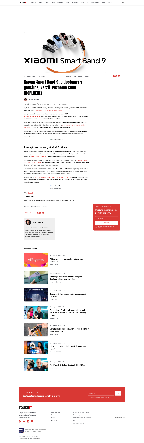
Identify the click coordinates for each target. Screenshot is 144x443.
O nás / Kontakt (55, 412)
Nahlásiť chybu (29, 213)
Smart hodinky (95, 2)
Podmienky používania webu (80, 415)
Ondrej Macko (54, 299)
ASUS (82, 2)
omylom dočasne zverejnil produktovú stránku (53, 177)
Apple (46, 2)
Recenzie (33, 2)
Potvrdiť (106, 222)
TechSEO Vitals (36, 438)
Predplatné (54, 420)
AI (87, 2)
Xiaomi (67, 2)
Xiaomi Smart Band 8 (38, 156)
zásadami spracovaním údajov (103, 397)
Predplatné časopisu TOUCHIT (81, 412)
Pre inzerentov (55, 415)
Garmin (53, 2)
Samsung (60, 2)
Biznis (103, 2)
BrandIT (53, 417)
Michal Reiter (54, 264)
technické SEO (23, 438)
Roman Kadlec (34, 99)
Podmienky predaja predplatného (82, 417)
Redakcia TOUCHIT (55, 318)
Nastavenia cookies (78, 423)
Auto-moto (75, 2)
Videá (40, 2)
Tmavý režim (118, 417)
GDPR (74, 420)
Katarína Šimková (55, 282)
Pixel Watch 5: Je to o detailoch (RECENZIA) (67, 365)
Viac (109, 2)
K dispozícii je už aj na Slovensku (47, 110)
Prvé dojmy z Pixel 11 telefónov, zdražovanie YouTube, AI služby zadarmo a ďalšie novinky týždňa (68, 313)
